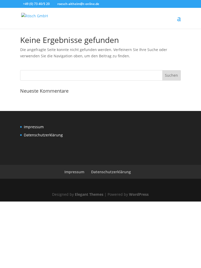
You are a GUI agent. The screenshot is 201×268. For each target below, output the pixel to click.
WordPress (139, 194)
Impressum (34, 126)
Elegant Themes (89, 194)
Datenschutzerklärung (43, 134)
